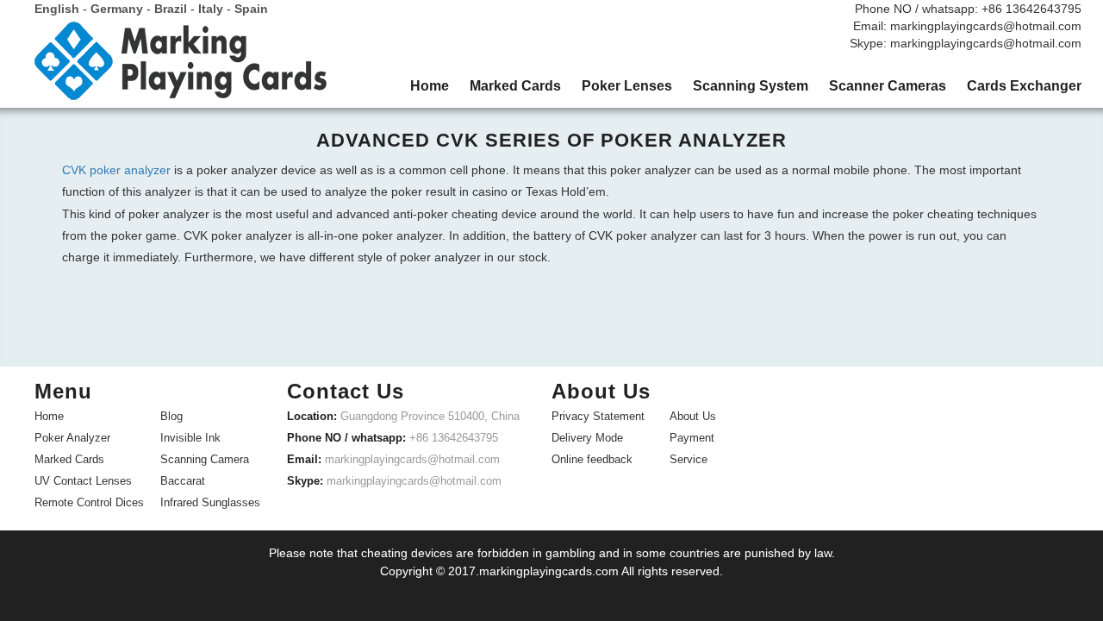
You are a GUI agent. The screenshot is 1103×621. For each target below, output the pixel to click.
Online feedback (592, 459)
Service (688, 459)
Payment (692, 437)
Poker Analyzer (72, 437)
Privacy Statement (598, 416)
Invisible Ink (190, 437)
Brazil (170, 9)
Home (49, 416)
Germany (116, 9)
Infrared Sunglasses (210, 502)
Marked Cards (69, 459)
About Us (693, 416)
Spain (251, 9)
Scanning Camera (204, 459)
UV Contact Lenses (83, 480)
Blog (171, 416)
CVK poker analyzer (116, 170)
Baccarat (182, 480)
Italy (210, 9)
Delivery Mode (587, 437)
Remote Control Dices (89, 502)
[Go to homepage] (180, 67)
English (56, 9)
